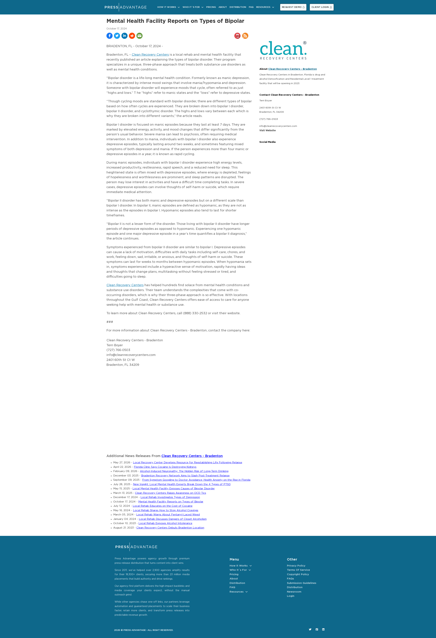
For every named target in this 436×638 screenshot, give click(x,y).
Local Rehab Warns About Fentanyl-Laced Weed (168, 515)
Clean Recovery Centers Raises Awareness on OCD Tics (170, 493)
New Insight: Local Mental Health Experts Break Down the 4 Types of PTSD (182, 484)
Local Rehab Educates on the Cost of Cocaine (162, 506)
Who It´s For (191, 7)
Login (290, 596)
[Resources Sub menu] (273, 7)
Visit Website (267, 131)
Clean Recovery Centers (150, 54)
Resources (263, 7)
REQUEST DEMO (292, 7)
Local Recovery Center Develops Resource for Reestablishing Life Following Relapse (187, 462)
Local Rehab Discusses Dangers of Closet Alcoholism (173, 519)
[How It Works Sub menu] (179, 7)
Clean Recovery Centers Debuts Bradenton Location (170, 528)
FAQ (251, 7)
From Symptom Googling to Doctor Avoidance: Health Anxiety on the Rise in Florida (196, 480)
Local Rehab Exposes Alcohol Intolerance (165, 523)
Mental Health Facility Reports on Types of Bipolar (170, 502)
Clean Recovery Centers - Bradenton (192, 456)
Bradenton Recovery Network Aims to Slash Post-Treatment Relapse (185, 476)
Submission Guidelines (301, 583)
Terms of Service (298, 570)
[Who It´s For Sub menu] (202, 7)
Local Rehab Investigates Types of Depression (170, 497)
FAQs (290, 579)
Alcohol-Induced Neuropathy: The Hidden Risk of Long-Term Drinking (184, 471)
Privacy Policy (296, 566)
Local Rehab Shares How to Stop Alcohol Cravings (165, 510)
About (223, 7)
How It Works (166, 7)
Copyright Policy (298, 574)
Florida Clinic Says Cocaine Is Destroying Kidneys (165, 467)
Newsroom (294, 592)
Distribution (238, 7)
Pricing (211, 7)
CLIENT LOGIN (320, 7)
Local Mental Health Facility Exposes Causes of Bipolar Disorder (174, 489)
